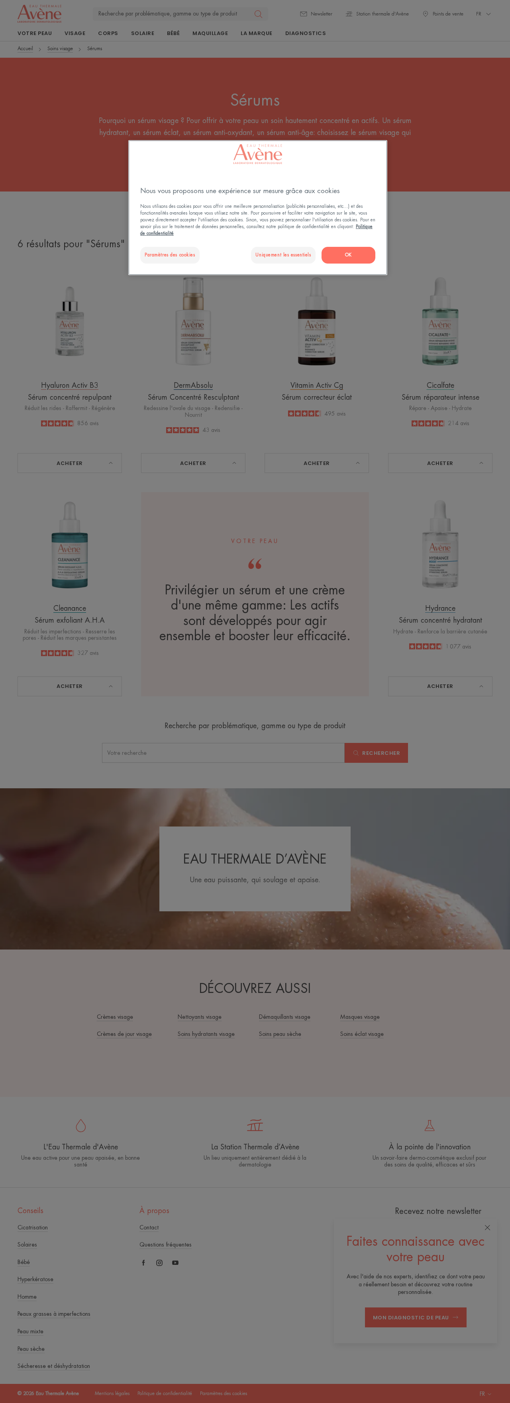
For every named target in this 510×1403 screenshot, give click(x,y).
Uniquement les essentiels (283, 255)
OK (348, 255)
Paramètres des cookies (170, 255)
